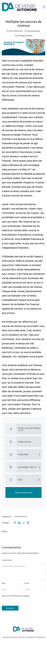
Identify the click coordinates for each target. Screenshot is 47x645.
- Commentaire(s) (31, 31)
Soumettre (10, 608)
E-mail (26, 583)
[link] (23, 41)
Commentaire (7, 560)
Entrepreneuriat (21, 516)
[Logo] (19, 6)
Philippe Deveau (26, 35)
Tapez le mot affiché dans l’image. (14, 596)
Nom (3, 583)
